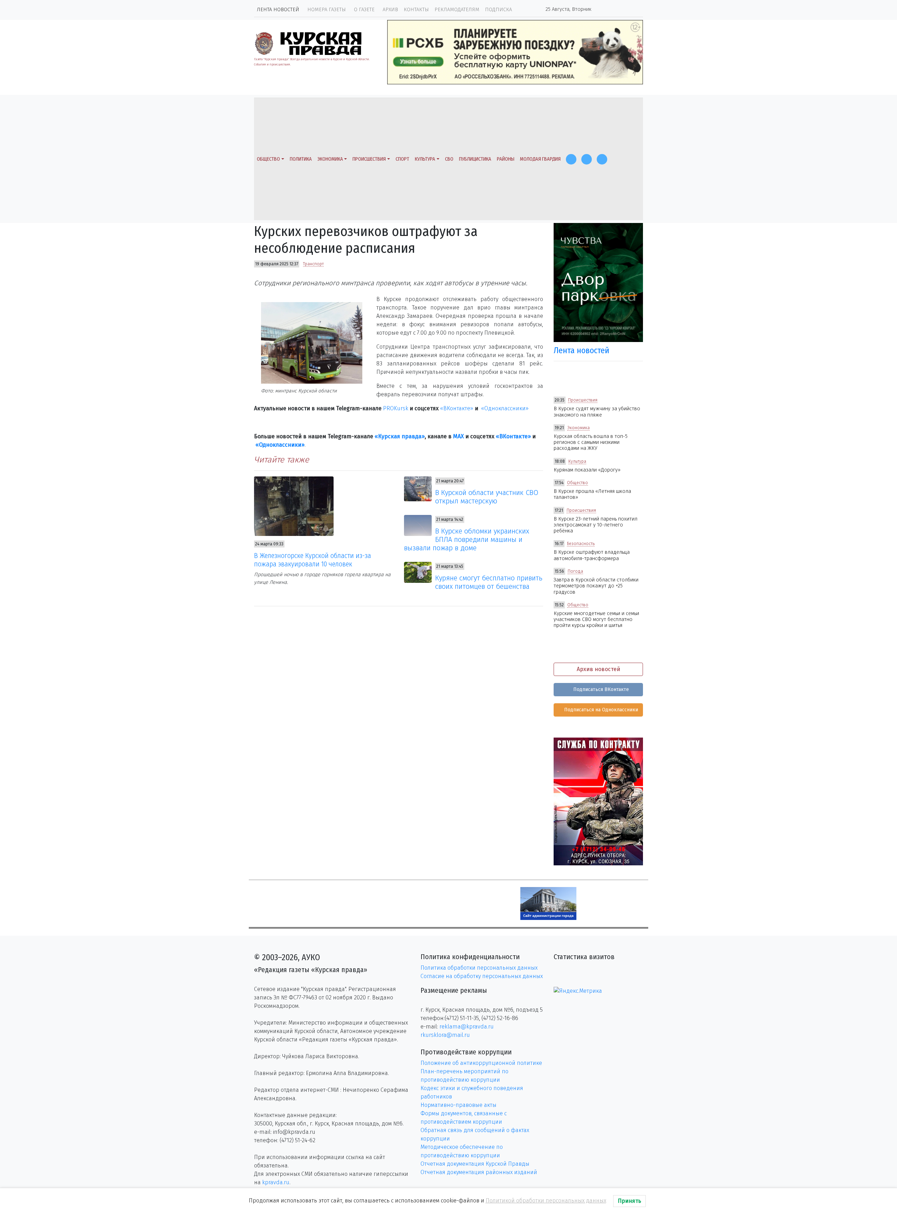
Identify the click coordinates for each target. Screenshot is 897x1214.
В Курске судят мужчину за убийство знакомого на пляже (597, 412)
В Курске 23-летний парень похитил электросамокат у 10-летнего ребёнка (595, 525)
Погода (575, 571)
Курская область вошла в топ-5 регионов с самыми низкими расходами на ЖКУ (591, 442)
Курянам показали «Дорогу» (587, 470)
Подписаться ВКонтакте (600, 689)
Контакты (416, 10)
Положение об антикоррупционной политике (481, 1063)
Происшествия (369, 159)
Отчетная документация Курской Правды (474, 1163)
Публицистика (475, 159)
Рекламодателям (456, 10)
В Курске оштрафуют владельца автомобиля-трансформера (592, 555)
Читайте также (281, 460)
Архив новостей (598, 669)
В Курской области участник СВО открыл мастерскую (486, 496)
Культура (425, 159)
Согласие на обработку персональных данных (481, 976)
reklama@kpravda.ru (466, 1026)
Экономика (330, 159)
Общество (268, 159)
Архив (390, 10)
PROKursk (395, 408)
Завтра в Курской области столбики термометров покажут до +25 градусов (596, 586)
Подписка (498, 10)
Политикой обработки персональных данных (546, 1200)
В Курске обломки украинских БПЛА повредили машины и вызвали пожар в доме (466, 539)
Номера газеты (326, 10)
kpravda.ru (275, 1182)
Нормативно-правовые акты (458, 1105)
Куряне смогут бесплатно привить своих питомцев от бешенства (488, 582)
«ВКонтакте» (456, 408)
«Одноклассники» (505, 408)
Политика (301, 159)
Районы (505, 159)
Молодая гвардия (540, 159)
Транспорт (313, 263)
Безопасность (581, 543)
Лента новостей (278, 10)
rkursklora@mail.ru (445, 1035)
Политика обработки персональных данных (478, 967)
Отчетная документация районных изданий (478, 1172)
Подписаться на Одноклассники (600, 710)
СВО (449, 159)
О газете (364, 10)
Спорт (402, 159)
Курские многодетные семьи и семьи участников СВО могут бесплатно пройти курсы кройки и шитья (596, 620)
